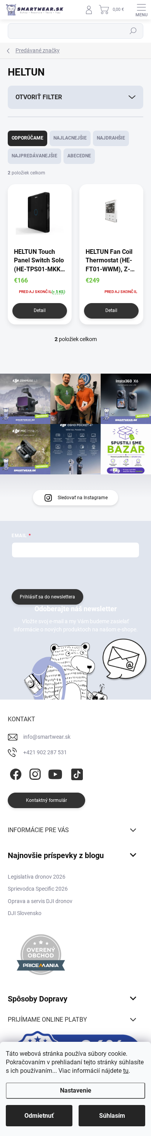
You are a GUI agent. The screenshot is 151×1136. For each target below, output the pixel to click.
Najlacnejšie (70, 138)
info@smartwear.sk (46, 737)
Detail (40, 310)
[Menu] (141, 9)
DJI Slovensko (24, 913)
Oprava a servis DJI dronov (40, 901)
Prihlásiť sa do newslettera (47, 597)
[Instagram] (34, 772)
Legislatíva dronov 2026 (36, 877)
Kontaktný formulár (46, 800)
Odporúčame (27, 138)
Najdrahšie (111, 138)
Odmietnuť (39, 1115)
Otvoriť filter (38, 97)
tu (126, 1070)
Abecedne (79, 156)
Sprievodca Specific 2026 (38, 889)
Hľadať (133, 31)
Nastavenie (75, 1090)
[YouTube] (55, 772)
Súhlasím (112, 1115)
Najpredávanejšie (34, 156)
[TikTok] (75, 772)
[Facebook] (14, 772)
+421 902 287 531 (45, 752)
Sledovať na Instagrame (83, 497)
